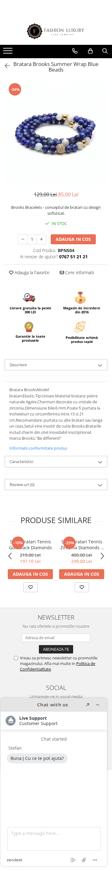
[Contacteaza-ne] (75, 51)
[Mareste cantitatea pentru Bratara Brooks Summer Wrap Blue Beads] (41, 239)
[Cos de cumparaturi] (90, 51)
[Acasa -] (56, 31)
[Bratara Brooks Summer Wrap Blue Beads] (56, 133)
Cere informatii (79, 272)
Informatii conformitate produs (38, 448)
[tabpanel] (56, 133)
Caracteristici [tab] (21, 461)
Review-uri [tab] (22, 484)
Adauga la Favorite (31, 272)
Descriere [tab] (18, 365)
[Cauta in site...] (105, 51)
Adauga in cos (73, 239)
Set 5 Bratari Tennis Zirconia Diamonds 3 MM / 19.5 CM (81, 544)
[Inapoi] (4, 66)
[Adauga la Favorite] (30, 587)
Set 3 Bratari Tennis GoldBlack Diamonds (30, 544)
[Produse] (8, 52)
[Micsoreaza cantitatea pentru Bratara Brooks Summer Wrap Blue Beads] (22, 239)
